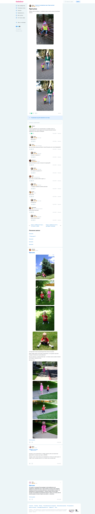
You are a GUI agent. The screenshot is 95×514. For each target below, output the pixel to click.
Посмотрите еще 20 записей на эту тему (40, 117)
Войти (78, 1)
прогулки (31, 241)
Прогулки (31, 239)
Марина (33, 126)
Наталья (33, 249)
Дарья (33, 5)
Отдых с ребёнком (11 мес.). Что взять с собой (37, 225)
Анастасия (34, 207)
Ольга (33, 144)
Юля (33, 175)
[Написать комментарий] (45, 122)
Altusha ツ (34, 160)
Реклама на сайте (19, 30)
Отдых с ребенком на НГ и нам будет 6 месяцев (51, 225)
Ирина (33, 446)
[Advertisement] (72, 20)
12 (36, 113)
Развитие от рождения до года (41, 5)
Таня (32, 512)
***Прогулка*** (32, 236)
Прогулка (31, 233)
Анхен (33, 191)
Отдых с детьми (51, 5)
